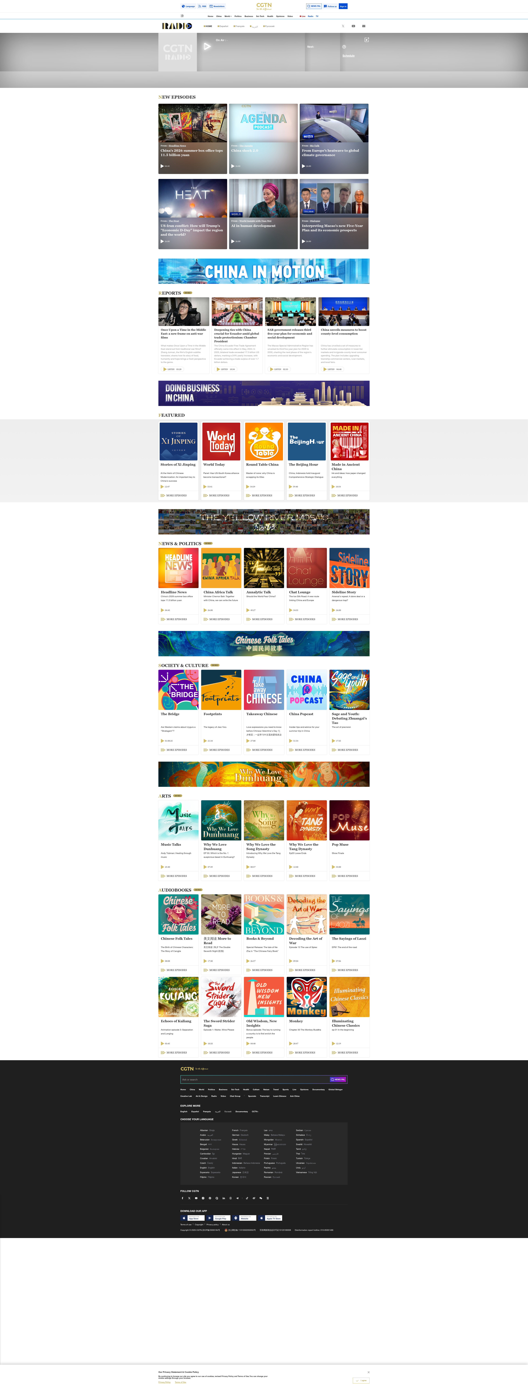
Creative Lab (186, 1096)
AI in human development (253, 226)
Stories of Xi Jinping (178, 464)
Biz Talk (314, 145)
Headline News (177, 145)
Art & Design (201, 1096)
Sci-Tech (260, 16)
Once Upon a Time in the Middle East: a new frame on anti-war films (183, 333)
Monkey (296, 1021)
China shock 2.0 (244, 151)
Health (270, 16)
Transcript (264, 1096)
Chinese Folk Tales (176, 939)
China (219, 16)
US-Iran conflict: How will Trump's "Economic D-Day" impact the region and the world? (192, 230)
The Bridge (170, 714)
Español (223, 26)
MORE (188, 293)
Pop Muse (340, 844)
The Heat (174, 221)
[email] (363, 26)
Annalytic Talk (258, 592)
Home (210, 16)
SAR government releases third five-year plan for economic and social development (290, 333)
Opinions (280, 16)
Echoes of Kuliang (176, 1021)
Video (290, 16)
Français (239, 26)
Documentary (318, 1089)
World (227, 16)
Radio (310, 16)
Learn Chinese (279, 1096)
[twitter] (343, 26)
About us (226, 1224)
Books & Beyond (260, 939)
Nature (266, 1089)
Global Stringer (335, 1089)
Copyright (199, 1224)
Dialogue (315, 221)
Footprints (213, 714)
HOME (209, 26)
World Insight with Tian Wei (255, 221)
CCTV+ (255, 1111)
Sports (286, 1089)
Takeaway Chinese (261, 714)
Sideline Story (344, 592)
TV (317, 16)
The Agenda (246, 145)
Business (249, 16)
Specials (252, 1096)
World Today (214, 464)
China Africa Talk (218, 592)
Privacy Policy (164, 1382)
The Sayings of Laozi (349, 939)
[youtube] (353, 26)
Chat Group (235, 1096)
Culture (256, 1089)
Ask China (294, 1096)
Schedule (349, 56)
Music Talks (171, 844)
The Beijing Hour (303, 464)
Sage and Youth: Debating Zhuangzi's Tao (349, 718)
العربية (255, 26)
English (183, 1111)
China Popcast (301, 714)
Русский (269, 26)
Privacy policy (213, 1224)
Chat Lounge (299, 592)
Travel (276, 1089)
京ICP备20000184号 (211, 1230)
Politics (238, 16)
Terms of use (186, 1224)
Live (303, 16)
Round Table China (262, 464)
